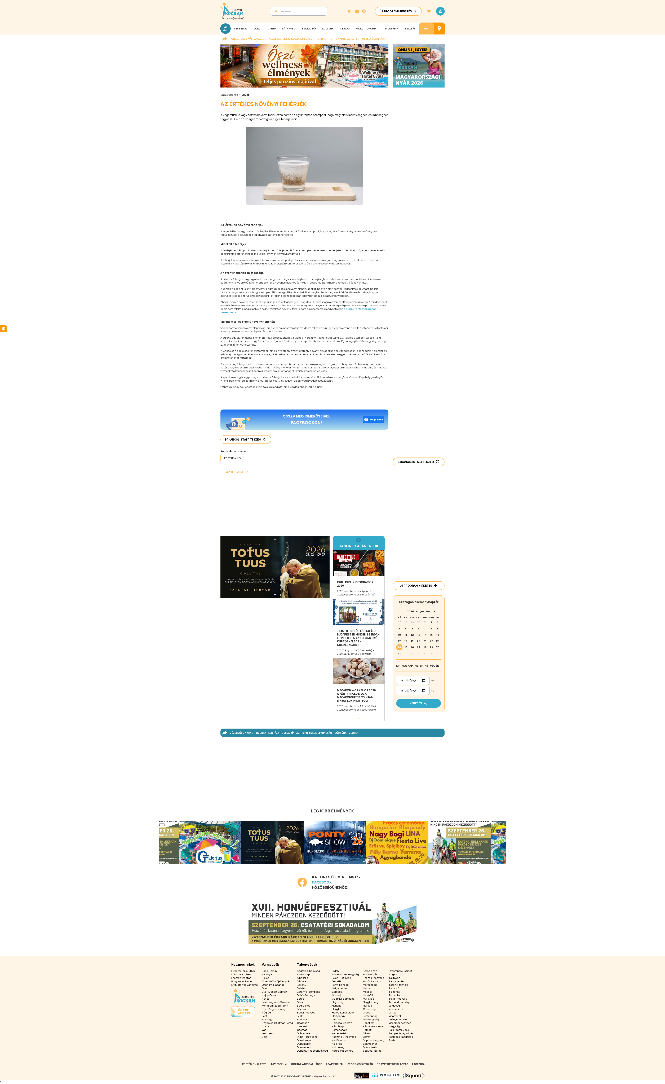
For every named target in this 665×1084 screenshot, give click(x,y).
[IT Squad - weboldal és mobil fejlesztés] (414, 1075)
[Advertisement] (304, 506)
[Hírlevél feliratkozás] (349, 11)
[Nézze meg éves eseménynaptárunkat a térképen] (439, 28)
